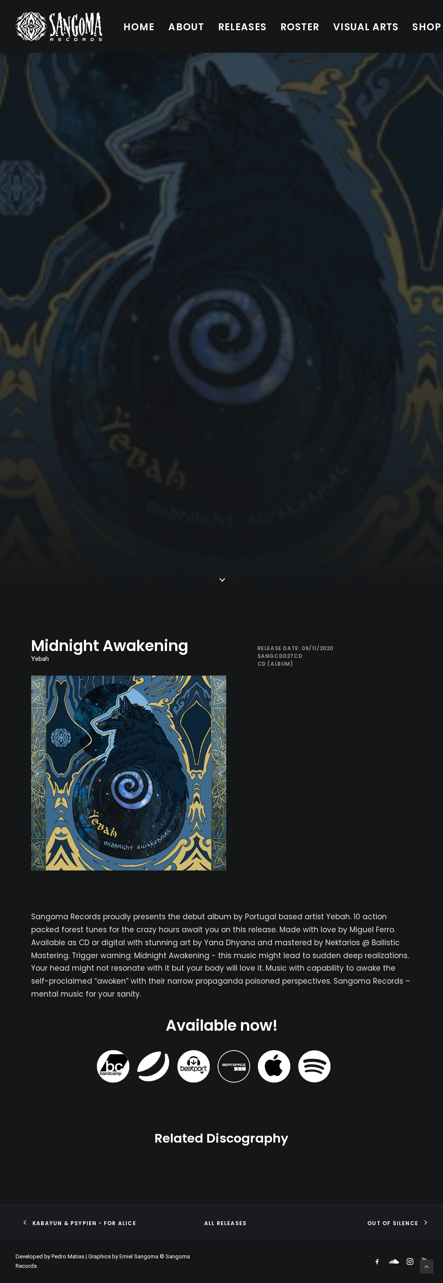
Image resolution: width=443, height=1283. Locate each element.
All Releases (225, 1223)
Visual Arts (365, 27)
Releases (242, 27)
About (186, 27)
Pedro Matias (67, 1256)
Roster (300, 27)
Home (138, 27)
